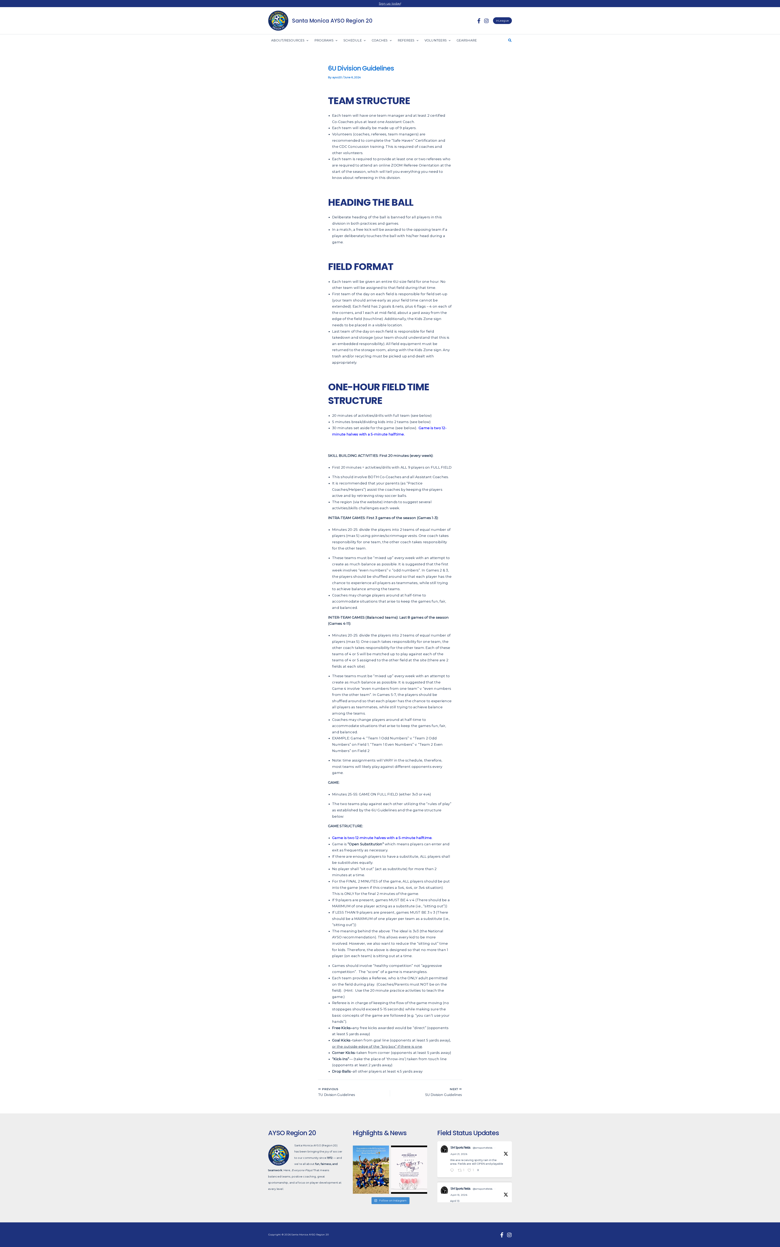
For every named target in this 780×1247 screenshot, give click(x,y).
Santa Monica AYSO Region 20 (332, 20)
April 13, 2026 (459, 1194)
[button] (502, 20)
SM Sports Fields (460, 1147)
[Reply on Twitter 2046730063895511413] (453, 1170)
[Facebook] (478, 20)
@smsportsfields (483, 1147)
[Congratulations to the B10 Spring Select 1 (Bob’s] (371, 1170)
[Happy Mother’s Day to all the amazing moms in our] (409, 1170)
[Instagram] (486, 20)
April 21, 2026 (459, 1154)
